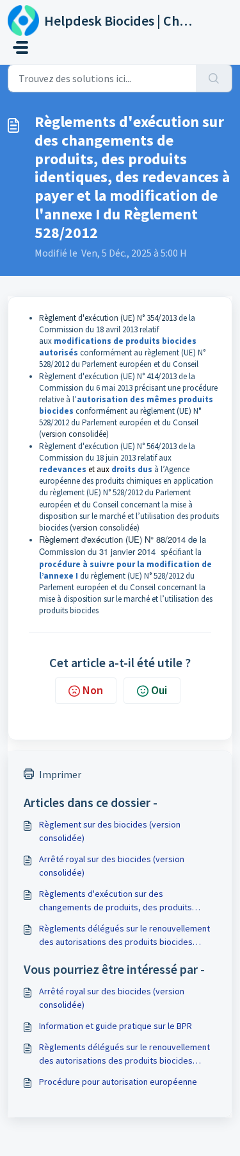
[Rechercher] (214, 78)
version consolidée (74, 434)
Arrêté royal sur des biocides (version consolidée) (111, 865)
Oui (159, 690)
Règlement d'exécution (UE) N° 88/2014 (112, 539)
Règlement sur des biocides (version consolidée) (109, 831)
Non (93, 690)
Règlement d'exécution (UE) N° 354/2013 (108, 317)
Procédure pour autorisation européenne (118, 1081)
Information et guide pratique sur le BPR (115, 1026)
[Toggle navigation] (20, 47)
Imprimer (60, 774)
